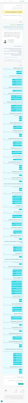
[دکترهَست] (21, 1)
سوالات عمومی (17, 386)
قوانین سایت (16, 391)
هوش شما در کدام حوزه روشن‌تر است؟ (19, 380)
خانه (23, 386)
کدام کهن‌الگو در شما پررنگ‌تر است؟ (12, 380)
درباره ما (23, 393)
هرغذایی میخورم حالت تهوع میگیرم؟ (19, 5)
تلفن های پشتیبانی (15, 392)
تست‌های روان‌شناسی (22, 392)
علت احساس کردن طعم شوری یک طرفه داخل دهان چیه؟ (17, 8)
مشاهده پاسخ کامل (10, 29)
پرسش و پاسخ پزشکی (21, 386)
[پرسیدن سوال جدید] (2, 401)
